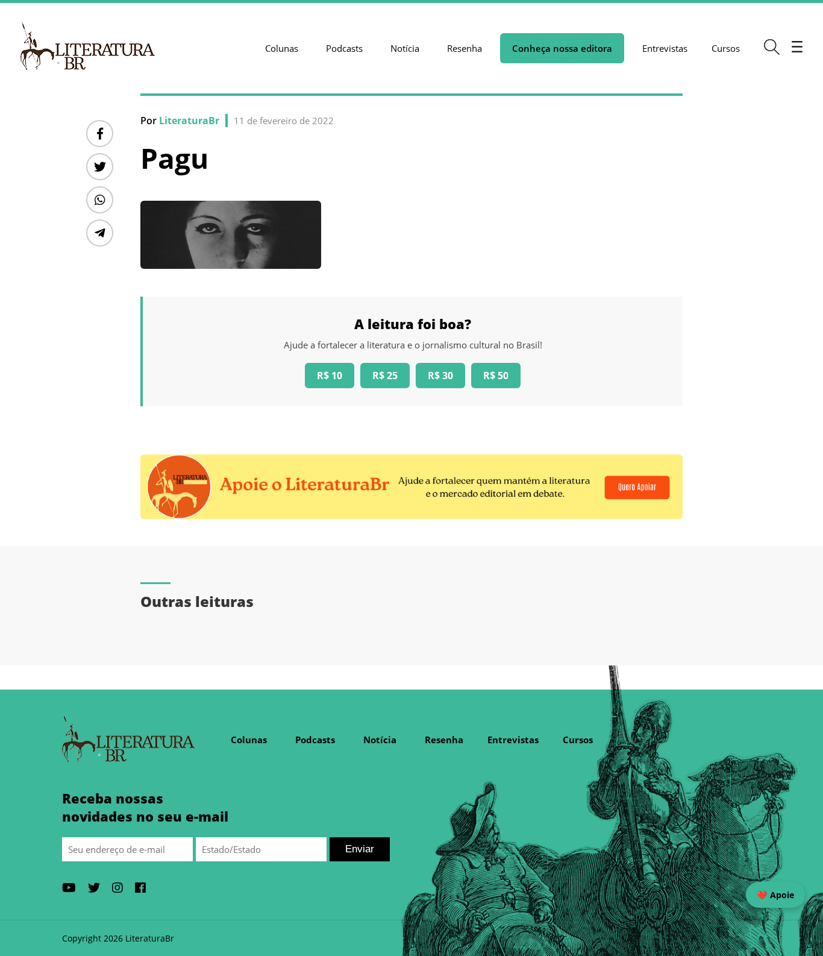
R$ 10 (329, 375)
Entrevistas (664, 48)
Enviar (359, 849)
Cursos (726, 48)
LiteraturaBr (189, 120)
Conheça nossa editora (562, 48)
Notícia (404, 48)
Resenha (464, 48)
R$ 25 (385, 375)
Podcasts (344, 48)
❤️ (775, 895)
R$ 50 (496, 375)
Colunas (281, 48)
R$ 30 (440, 375)
